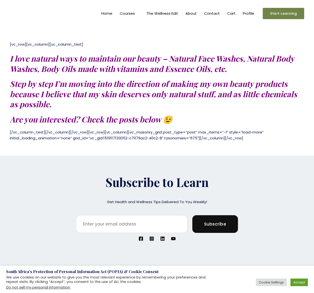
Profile (248, 13)
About (191, 13)
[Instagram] (151, 238)
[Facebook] (141, 238)
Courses (127, 13)
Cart (231, 13)
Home (106, 13)
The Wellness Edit (162, 13)
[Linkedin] (162, 238)
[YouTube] (173, 238)
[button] (283, 13)
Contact (212, 13)
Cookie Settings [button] (271, 282)
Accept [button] (299, 282)
